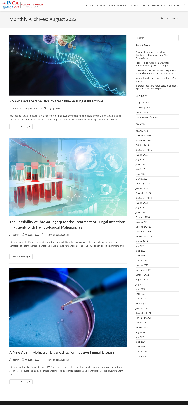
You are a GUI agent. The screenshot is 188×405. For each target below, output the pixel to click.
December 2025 (143, 135)
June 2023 (140, 250)
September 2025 (144, 150)
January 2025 (142, 188)
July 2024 (140, 207)
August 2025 (142, 154)
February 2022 (143, 303)
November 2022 (143, 269)
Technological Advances (57, 234)
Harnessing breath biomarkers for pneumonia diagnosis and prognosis (154, 64)
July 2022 (140, 284)
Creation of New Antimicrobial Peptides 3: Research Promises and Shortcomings (156, 72)
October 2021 (142, 322)
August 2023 (142, 241)
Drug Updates (53, 108)
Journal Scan (142, 112)
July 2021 (140, 337)
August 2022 (142, 279)
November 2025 (143, 140)
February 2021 (143, 356)
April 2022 (141, 293)
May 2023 (140, 255)
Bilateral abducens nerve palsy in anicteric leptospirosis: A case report (157, 87)
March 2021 (141, 351)
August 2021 (142, 332)
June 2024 (140, 212)
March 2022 (141, 298)
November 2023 (143, 231)
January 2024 (142, 222)
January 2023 (142, 265)
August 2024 (142, 202)
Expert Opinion (143, 107)
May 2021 (140, 346)
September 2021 (144, 327)
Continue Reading (22, 126)
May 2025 (140, 169)
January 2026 (142, 130)
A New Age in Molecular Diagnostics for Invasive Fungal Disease (61, 352)
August (175, 18)
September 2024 (144, 198)
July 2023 (140, 246)
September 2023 (144, 236)
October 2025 (142, 145)
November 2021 (143, 317)
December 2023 (143, 226)
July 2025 (140, 159)
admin (16, 108)
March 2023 (141, 260)
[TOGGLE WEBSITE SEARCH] (184, 5)
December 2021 (143, 313)
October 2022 (142, 274)
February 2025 (143, 183)
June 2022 (140, 289)
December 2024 (143, 193)
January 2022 (142, 308)
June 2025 (140, 164)
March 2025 (141, 178)
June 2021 (140, 341)
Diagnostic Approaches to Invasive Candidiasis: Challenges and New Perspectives (152, 55)
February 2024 (143, 217)
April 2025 (141, 174)
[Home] (162, 18)
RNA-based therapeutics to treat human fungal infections (56, 101)
